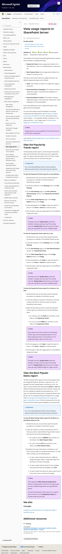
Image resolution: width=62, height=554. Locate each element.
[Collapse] (20, 22)
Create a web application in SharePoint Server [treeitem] (12, 187)
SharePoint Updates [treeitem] (8, 32)
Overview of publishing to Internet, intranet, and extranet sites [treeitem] (13, 111)
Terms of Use (4, 553)
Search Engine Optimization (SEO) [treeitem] (11, 164)
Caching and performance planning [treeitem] (13, 143)
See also (27, 48)
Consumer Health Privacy (49, 550)
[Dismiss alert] (58, 3)
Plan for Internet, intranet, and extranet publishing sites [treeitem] (13, 118)
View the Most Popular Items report (34, 46)
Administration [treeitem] (9, 70)
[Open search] (54, 14)
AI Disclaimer (4, 550)
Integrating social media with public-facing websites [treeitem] (12, 170)
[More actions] (59, 24)
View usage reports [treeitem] (11, 146)
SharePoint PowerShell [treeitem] (9, 223)
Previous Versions (15, 550)
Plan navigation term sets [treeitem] (13, 133)
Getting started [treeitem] (7, 41)
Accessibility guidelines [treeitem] (9, 35)
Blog (23, 550)
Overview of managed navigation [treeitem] (12, 129)
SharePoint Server (34, 24)
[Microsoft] (3, 14)
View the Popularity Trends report (34, 44)
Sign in (58, 14)
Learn (25, 24)
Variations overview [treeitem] (11, 136)
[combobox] (11, 25)
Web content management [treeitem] (9, 105)
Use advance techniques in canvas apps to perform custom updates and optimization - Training (39, 528)
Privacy (37, 550)
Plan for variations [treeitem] (11, 139)
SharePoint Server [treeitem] (8, 29)
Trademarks (13, 553)
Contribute (30, 550)
